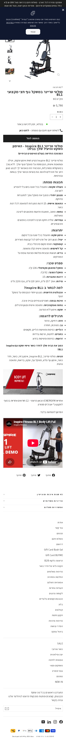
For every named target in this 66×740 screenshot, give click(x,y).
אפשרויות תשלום (53, 507)
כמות (60, 112)
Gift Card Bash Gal (53, 549)
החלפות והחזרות (55, 576)
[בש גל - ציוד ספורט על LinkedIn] (49, 722)
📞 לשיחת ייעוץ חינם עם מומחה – (41, 130)
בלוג (61, 604)
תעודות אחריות (56, 587)
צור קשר (59, 527)
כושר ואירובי (57, 649)
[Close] (63, 9)
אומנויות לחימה (56, 659)
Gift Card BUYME (54, 555)
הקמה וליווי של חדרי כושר (51, 565)
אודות (60, 522)
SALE (60, 643)
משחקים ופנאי (56, 665)
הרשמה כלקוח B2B (53, 560)
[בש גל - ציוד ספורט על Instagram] (55, 722)
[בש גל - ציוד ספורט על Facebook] (61, 722)
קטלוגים (59, 609)
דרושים (59, 544)
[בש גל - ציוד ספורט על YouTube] (43, 722)
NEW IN (59, 681)
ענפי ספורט (57, 670)
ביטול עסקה (57, 631)
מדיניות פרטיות (56, 620)
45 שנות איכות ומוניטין (50, 494)
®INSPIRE (58, 87)
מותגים (60, 676)
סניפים (60, 533)
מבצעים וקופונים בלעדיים (51, 598)
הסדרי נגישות (56, 626)
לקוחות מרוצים (56, 593)
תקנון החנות (57, 615)
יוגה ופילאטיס (56, 654)
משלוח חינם (57, 538)
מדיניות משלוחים (53, 501)
